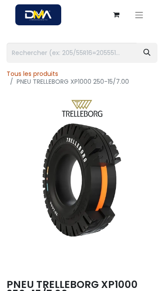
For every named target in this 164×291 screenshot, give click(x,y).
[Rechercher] (146, 53)
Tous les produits (32, 73)
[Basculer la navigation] (139, 14)
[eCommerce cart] (116, 15)
